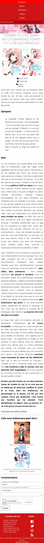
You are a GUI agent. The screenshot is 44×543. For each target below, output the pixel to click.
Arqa (26, 542)
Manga (22, 6)
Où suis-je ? (22, 2)
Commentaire (6, 490)
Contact (22, 18)
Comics (22, 14)
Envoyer (5, 508)
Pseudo (4, 484)
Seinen (20, 84)
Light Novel (22, 10)
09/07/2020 (23, 78)
